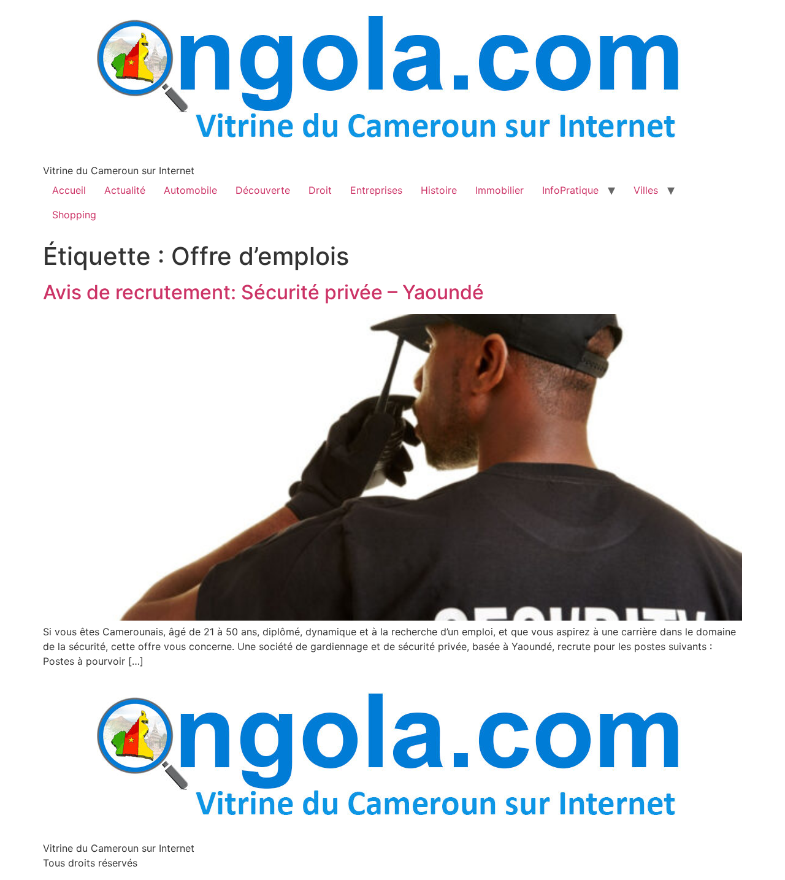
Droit (320, 190)
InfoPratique (570, 190)
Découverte (263, 190)
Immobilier (499, 190)
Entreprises (376, 190)
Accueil (69, 190)
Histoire (439, 190)
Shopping (74, 215)
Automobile (190, 190)
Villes (646, 190)
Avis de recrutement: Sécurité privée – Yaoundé (263, 292)
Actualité (124, 190)
